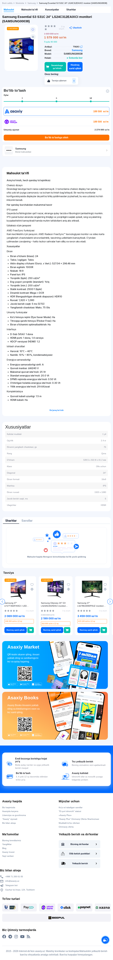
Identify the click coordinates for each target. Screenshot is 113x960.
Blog (4, 848)
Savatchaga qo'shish (57, 66)
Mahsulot (9, 9)
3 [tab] (22, 98)
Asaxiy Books (23, 697)
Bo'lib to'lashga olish (56, 137)
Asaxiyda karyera (10, 811)
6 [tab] (56, 98)
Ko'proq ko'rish (57, 410)
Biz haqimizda (8, 807)
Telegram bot (11, 885)
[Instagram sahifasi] (16, 936)
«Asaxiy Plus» (65, 815)
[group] (21, 48)
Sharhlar (71, 9)
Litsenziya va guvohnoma (14, 815)
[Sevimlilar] (33, 30)
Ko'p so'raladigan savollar (71, 807)
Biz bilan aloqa (9, 823)
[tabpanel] (56, 545)
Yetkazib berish (80, 863)
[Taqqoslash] (33, 37)
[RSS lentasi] (28, 936)
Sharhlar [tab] (11, 520)
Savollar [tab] (27, 520)
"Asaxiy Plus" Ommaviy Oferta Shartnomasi (79, 819)
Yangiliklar (7, 844)
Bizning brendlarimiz (11, 840)
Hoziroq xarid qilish (75, 67)
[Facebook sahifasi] (4, 936)
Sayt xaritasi (8, 856)
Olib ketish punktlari (79, 853)
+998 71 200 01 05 (14, 876)
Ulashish (77, 27)
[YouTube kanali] (22, 936)
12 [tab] (91, 98)
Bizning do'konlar (79, 844)
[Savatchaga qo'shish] (30, 630)
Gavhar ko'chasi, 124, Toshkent (20, 890)
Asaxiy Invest (8, 852)
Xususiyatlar (52, 9)
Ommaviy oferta (66, 827)
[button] (30, 48)
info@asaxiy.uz (12, 881)
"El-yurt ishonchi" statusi (70, 811)
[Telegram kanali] (10, 936)
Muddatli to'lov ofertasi (69, 823)
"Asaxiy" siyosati (9, 819)
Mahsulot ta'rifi (29, 9)
